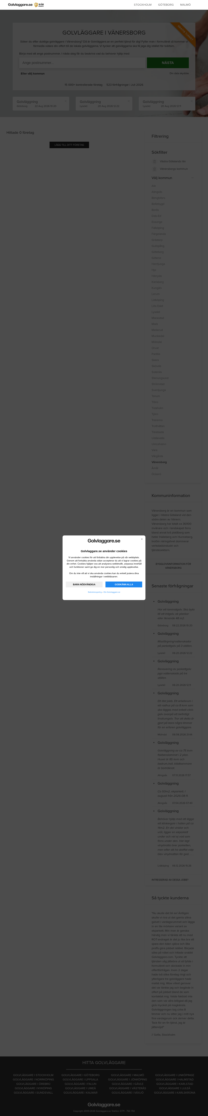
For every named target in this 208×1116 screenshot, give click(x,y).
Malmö (185, 4)
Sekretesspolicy (95, 592)
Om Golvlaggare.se (112, 592)
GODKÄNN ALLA (124, 584)
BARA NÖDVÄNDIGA (84, 584)
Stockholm (143, 4)
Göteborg (166, 4)
